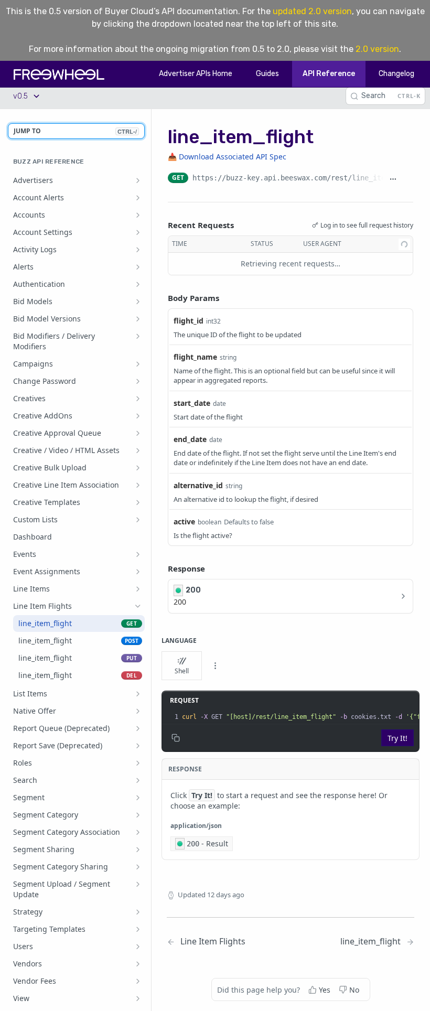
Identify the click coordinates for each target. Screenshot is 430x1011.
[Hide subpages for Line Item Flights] (138, 606)
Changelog (396, 73)
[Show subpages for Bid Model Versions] (138, 319)
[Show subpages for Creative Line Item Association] (138, 485)
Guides (267, 73)
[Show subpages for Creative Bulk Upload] (138, 468)
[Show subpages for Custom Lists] (138, 519)
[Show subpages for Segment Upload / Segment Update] (138, 884)
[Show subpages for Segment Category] (138, 815)
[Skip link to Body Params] (160, 298)
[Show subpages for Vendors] (138, 964)
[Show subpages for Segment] (138, 797)
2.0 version (377, 49)
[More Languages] (215, 666)
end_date (190, 439)
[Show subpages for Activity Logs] (138, 249)
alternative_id (198, 485)
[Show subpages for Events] (138, 554)
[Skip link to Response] (160, 569)
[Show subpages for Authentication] (138, 284)
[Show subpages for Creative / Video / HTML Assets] (138, 450)
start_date (192, 403)
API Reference (329, 73)
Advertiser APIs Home (195, 73)
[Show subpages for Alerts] (138, 267)
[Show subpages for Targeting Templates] (138, 929)
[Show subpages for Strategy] (138, 912)
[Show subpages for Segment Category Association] (138, 832)
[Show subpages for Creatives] (138, 398)
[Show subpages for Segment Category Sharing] (138, 867)
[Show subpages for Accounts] (138, 215)
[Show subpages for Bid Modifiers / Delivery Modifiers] (138, 336)
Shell (182, 670)
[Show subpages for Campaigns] (138, 364)
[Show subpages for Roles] (138, 763)
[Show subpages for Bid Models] (138, 301)
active (184, 521)
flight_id (188, 321)
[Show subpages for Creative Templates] (138, 502)
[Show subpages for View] (138, 998)
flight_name (195, 357)
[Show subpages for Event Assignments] (138, 571)
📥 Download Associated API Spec (227, 157)
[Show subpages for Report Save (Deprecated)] (138, 745)
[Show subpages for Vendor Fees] (138, 981)
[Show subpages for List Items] (138, 694)
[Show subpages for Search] (138, 780)
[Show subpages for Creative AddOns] (138, 416)
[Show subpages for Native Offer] (138, 711)
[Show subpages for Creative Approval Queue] (138, 433)
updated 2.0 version (312, 11)
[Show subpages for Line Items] (138, 589)
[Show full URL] (393, 179)
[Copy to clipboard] (408, 179)
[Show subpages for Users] (138, 946)
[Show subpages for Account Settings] (138, 232)
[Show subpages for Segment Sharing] (138, 849)
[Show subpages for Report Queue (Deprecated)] (138, 728)
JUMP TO (75, 130)
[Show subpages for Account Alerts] (138, 197)
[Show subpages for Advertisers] (138, 180)
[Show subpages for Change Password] (138, 381)
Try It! (397, 738)
